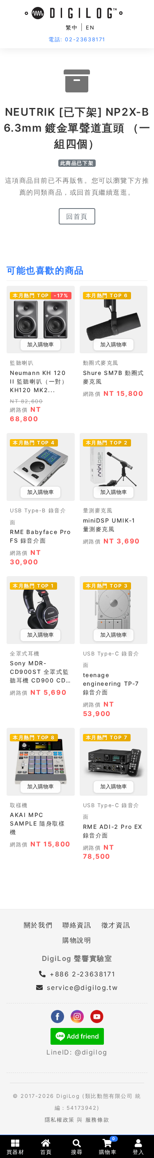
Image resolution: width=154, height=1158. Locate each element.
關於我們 (38, 925)
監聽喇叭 (22, 363)
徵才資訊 (115, 925)
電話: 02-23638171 (77, 39)
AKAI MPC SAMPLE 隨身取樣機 (37, 823)
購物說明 (76, 940)
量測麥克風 (98, 510)
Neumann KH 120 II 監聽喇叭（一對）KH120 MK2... (39, 381)
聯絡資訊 (76, 925)
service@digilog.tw (82, 987)
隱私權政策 (60, 1120)
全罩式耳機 (25, 654)
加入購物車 (40, 344)
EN (90, 28)
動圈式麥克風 (101, 363)
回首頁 (77, 216)
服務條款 (97, 1120)
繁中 (72, 28)
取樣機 (19, 805)
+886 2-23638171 (81, 974)
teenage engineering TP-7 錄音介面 (111, 683)
